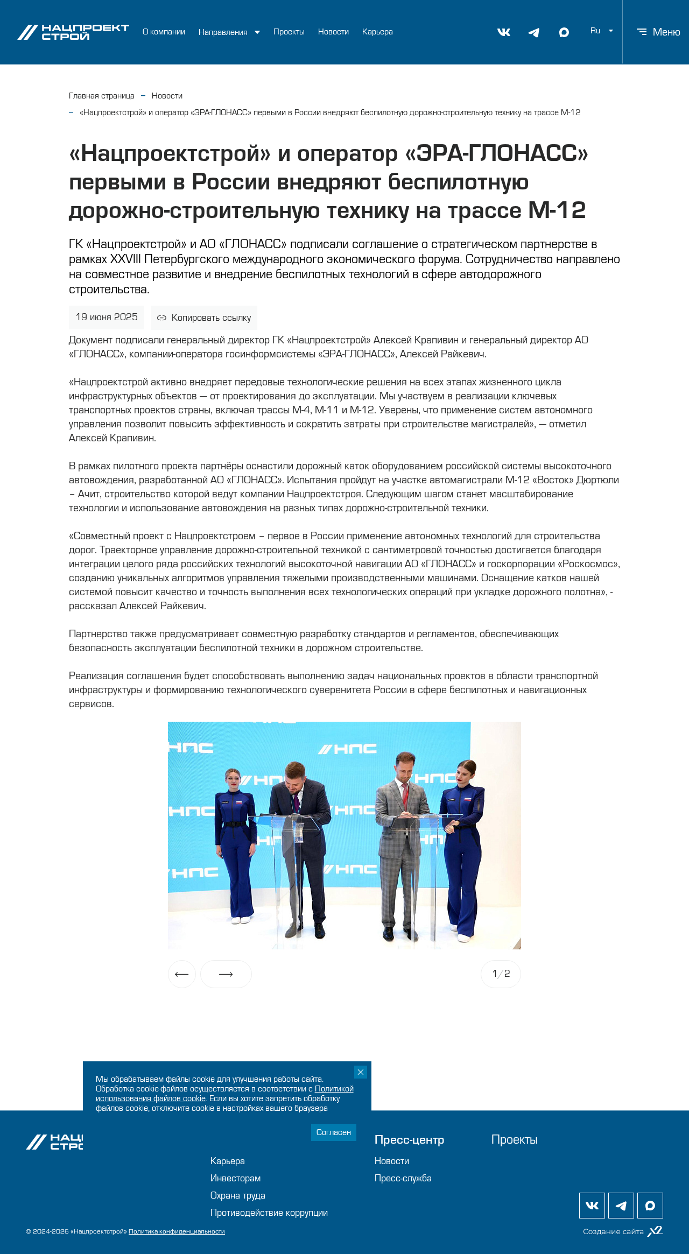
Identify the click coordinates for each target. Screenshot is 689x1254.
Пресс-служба (403, 1178)
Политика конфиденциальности (177, 1231)
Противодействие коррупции (269, 1212)
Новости (333, 32)
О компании (164, 32)
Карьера (377, 32)
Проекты (289, 32)
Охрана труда (237, 1195)
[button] (182, 974)
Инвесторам (235, 1178)
